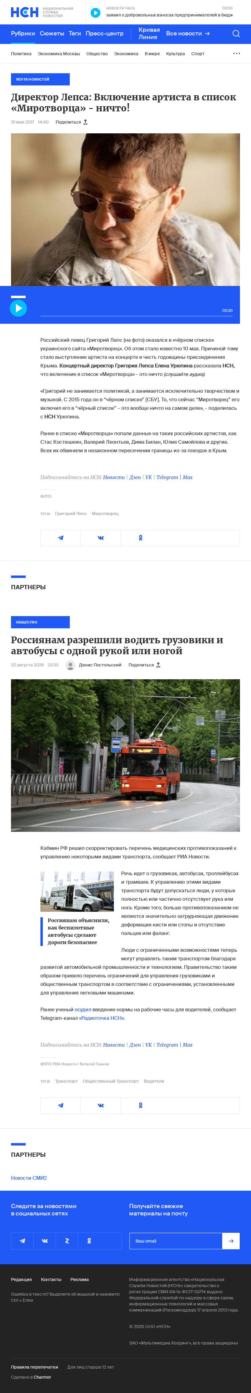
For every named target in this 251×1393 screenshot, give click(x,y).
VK (148, 477)
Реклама (79, 1279)
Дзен (135, 477)
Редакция (21, 1279)
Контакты (51, 1279)
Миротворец (105, 513)
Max (188, 477)
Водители (154, 1081)
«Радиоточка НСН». (102, 1018)
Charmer (42, 1377)
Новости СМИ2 (29, 1178)
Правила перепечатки (34, 1367)
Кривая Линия (149, 33)
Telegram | (169, 477)
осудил (83, 1009)
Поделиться (68, 122)
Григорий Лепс (71, 513)
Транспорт (66, 1081)
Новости (114, 477)
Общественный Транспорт (111, 1081)
